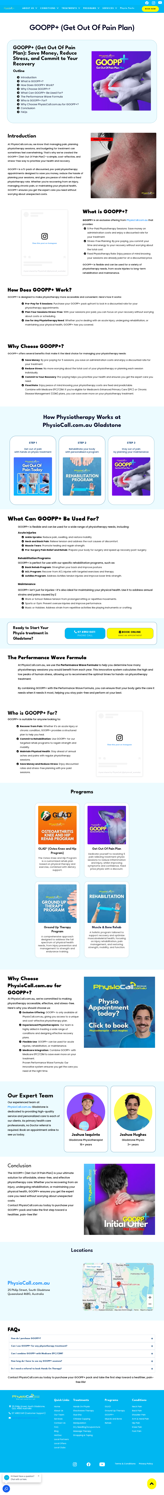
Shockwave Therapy (83, 1410)
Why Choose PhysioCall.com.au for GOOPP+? (50, 104)
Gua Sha (77, 1414)
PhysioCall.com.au (137, 220)
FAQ (56, 1427)
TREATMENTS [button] (70, 8)
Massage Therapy (82, 1431)
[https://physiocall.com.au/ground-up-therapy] (57, 903)
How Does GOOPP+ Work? (37, 85)
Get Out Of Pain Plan (106, 848)
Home (57, 1406)
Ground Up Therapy (115, 1410)
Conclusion (28, 108)
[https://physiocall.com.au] (9, 8)
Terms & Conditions (125, 1463)
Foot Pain (136, 1431)
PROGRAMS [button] (90, 8)
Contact (58, 1422)
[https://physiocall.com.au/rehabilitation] (82, 476)
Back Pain (137, 1410)
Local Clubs (59, 1447)
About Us (58, 1410)
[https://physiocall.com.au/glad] (57, 825)
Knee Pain (137, 1427)
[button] (36, 8)
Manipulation (79, 1422)
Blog (56, 1431)
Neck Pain (137, 1406)
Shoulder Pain (139, 1414)
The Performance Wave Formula (42, 96)
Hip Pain (136, 1422)
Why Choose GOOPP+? (35, 89)
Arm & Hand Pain (140, 1418)
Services (58, 1418)
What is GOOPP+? (32, 81)
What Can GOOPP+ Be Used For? (42, 93)
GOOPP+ (109, 1414)
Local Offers (60, 1443)
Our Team (59, 1414)
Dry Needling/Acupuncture (86, 1427)
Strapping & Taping (83, 1435)
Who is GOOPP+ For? (34, 100)
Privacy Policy (146, 1463)
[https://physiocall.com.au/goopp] (33, 476)
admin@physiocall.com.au (25, 1417)
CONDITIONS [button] (48, 8)
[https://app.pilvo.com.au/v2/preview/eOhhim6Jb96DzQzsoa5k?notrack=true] (26, 1397)
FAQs (24, 112)
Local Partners (61, 1439)
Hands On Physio (81, 1406)
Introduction (29, 77)
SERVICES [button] (108, 8)
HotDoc (58, 1435)
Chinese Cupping (81, 1418)
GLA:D (108, 1406)
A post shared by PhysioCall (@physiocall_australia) (45, 271)
